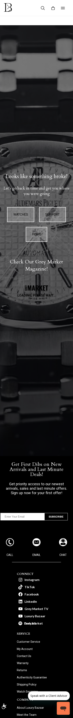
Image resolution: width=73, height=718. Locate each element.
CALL (9, 555)
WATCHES (20, 214)
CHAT (63, 555)
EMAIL (36, 555)
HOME (36, 234)
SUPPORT (52, 214)
